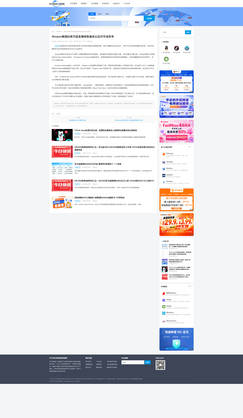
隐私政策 (99, 367)
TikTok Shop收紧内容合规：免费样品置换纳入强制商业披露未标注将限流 (106, 130)
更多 (189, 146)
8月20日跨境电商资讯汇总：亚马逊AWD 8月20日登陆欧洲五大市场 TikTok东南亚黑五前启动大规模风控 (180, 276)
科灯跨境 (88, 361)
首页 (53, 31)
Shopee (57, 46)
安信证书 (88, 367)
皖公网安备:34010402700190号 (84, 379)
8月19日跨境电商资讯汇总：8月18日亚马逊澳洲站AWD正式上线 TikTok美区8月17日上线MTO (114, 181)
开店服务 (73, 3)
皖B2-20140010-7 (70, 379)
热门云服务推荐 (166, 147)
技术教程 (95, 3)
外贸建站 (164, 286)
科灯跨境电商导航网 (59, 379)
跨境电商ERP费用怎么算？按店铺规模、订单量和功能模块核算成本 (179, 245)
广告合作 (126, 3)
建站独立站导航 (112, 367)
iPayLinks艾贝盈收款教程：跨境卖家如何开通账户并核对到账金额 (180, 253)
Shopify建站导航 (112, 364)
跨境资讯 (105, 3)
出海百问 (116, 3)
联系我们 (99, 364)
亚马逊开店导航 (112, 361)
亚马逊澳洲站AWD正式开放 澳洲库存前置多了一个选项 (98, 164)
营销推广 (84, 3)
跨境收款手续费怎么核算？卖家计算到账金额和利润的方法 (179, 260)
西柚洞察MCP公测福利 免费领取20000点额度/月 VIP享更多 (100, 198)
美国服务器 (89, 364)
